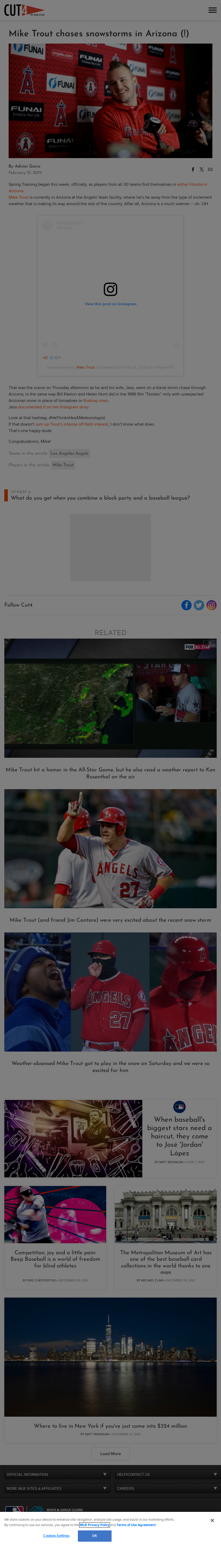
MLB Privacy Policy (94, 1525)
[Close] (212, 1520)
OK (94, 1536)
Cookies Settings (56, 1536)
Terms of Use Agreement (136, 1525)
